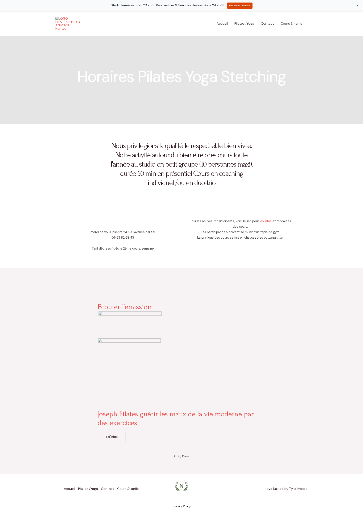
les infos (266, 221)
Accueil (222, 23)
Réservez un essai (239, 5)
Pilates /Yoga (244, 23)
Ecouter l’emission (125, 307)
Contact (267, 23)
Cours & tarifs (291, 23)
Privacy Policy (181, 506)
